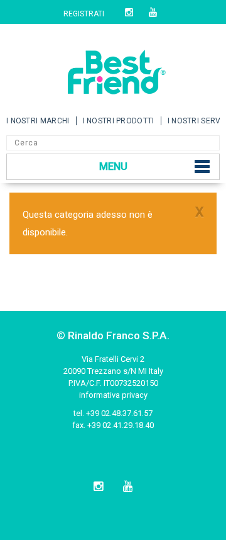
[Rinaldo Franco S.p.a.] (113, 67)
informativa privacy (113, 395)
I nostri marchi (38, 120)
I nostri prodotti (118, 120)
